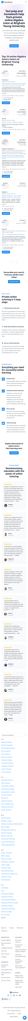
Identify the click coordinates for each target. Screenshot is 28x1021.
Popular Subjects (6, 940)
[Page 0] (17, 262)
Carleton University (6, 757)
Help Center (18, 987)
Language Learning (6, 948)
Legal (19, 1013)
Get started (14, 46)
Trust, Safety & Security (14, 1010)
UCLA (2, 891)
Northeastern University (8, 839)
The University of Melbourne (9, 874)
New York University (7, 836)
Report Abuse (14, 1016)
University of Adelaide (7, 894)
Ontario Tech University (7, 842)
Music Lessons (5, 954)
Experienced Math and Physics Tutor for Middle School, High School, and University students (14, 84)
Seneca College (5, 865)
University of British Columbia (9, 903)
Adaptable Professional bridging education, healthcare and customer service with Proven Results (13, 157)
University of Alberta (7, 897)
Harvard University (6, 795)
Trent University (5, 880)
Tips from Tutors (6, 980)
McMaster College (6, 821)
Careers (11, 928)
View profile (6, 102)
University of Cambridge (8, 909)
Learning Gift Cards (6, 970)
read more (4, 93)
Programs (4, 957)
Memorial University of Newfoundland (12, 824)
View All (3, 918)
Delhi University (5, 783)
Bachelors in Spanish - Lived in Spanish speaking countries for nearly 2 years (12, 196)
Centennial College (6, 760)
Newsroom (20, 928)
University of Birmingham (8, 900)
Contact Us (4, 931)
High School (4, 798)
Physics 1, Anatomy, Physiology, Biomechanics (13, 234)
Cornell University (6, 769)
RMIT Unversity (5, 856)
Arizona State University (8, 748)
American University (7, 745)
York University (5, 915)
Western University (6, 912)
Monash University (6, 833)
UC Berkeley (4, 888)
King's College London (7, 804)
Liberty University (6, 810)
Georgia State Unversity (8, 792)
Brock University (5, 751)
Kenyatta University (6, 801)
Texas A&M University (7, 871)
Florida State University (7, 786)
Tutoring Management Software (19, 961)
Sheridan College (6, 868)
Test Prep (3, 951)
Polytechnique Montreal (8, 845)
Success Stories (5, 977)
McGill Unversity (5, 818)
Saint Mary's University (7, 862)
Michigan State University (8, 830)
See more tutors (14, 281)
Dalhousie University (7, 780)
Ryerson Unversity (6, 859)
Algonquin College (6, 742)
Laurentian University (7, 807)
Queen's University (6, 853)
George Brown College (7, 789)
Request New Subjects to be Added (19, 982)
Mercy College (5, 827)
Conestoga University (7, 766)
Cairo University (5, 754)
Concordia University (7, 763)
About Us (3, 928)
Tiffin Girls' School (6, 877)
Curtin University (6, 772)
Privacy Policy (11, 1013)
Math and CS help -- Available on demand (12, 122)
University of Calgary (7, 906)
